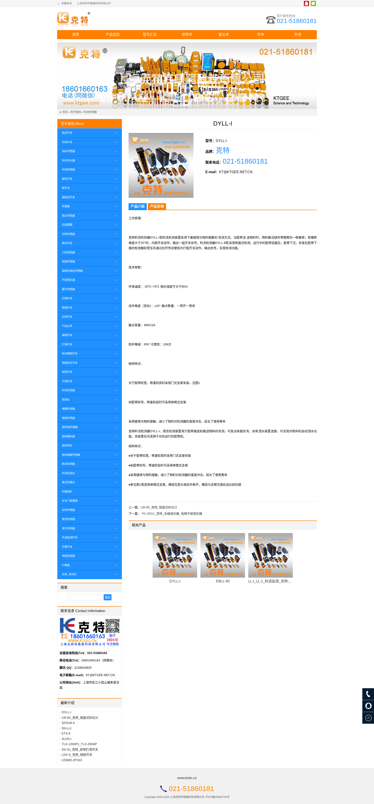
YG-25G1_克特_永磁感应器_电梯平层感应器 (172, 513)
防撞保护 (67, 491)
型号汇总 (150, 34)
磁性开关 (67, 178)
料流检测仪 (68, 473)
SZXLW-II (68, 723)
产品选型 (113, 34)
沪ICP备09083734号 (217, 797)
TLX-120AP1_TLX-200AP (79, 744)
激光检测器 (68, 519)
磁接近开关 (68, 197)
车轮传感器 (68, 510)
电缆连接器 (68, 555)
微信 (313, 3)
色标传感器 (68, 151)
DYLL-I (174, 581)
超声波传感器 (69, 427)
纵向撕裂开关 (69, 353)
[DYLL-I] (175, 555)
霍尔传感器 (68, 289)
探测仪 (66, 399)
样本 (260, 34)
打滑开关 (67, 344)
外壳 (297, 34)
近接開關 (67, 224)
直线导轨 (67, 445)
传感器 (66, 206)
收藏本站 (66, 3)
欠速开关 (67, 381)
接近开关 (67, 132)
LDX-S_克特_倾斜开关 (77, 754)
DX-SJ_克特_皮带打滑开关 (80, 749)
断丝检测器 (68, 464)
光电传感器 (68, 169)
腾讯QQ (306, 3)
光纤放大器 (68, 160)
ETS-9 (66, 733)
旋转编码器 (68, 436)
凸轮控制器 (68, 252)
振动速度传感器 (71, 454)
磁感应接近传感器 (72, 270)
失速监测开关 (69, 537)
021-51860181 (297, 21)
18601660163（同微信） (98, 660)
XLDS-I (66, 739)
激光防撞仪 (68, 482)
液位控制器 (68, 528)
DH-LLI (66, 728)
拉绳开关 (67, 298)
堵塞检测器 (68, 408)
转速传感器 (68, 261)
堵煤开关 (67, 335)
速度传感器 (68, 418)
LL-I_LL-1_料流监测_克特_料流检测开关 (279, 581)
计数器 (66, 565)
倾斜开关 (67, 372)
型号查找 (76, 112)
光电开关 (67, 142)
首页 (75, 34)
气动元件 (67, 326)
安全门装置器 (69, 500)
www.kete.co (187, 778)
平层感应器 (68, 280)
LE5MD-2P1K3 (72, 760)
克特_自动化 (69, 574)
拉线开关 (67, 316)
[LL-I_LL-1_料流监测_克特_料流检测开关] (270, 555)
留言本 (224, 34)
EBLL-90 (223, 581)
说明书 (187, 34)
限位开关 (67, 243)
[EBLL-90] (222, 555)
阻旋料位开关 (69, 362)
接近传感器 (68, 215)
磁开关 (66, 188)
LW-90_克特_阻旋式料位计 (159, 507)
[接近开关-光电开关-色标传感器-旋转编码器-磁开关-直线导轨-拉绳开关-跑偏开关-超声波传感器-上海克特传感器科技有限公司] (95, 18)
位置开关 (67, 546)
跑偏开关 (67, 307)
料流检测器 (90, 112)
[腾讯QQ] (368, 706)
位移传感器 (68, 234)
